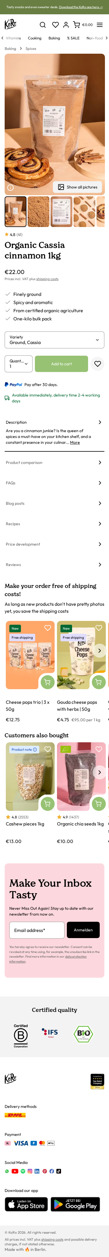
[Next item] (98, 212)
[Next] (106, 38)
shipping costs (47, 279)
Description (16, 422)
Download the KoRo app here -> (81, 7)
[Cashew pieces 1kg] (30, 793)
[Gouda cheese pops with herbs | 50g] (81, 672)
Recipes (13, 523)
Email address (29, 930)
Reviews (13, 564)
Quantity (17, 361)
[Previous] (2, 38)
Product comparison (24, 462)
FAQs (10, 483)
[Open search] (43, 25)
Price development (23, 544)
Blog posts (15, 503)
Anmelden (83, 930)
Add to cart (61, 363)
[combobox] (52, 342)
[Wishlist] (55, 25)
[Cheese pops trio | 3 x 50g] (30, 672)
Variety (16, 337)
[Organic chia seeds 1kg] (81, 793)
